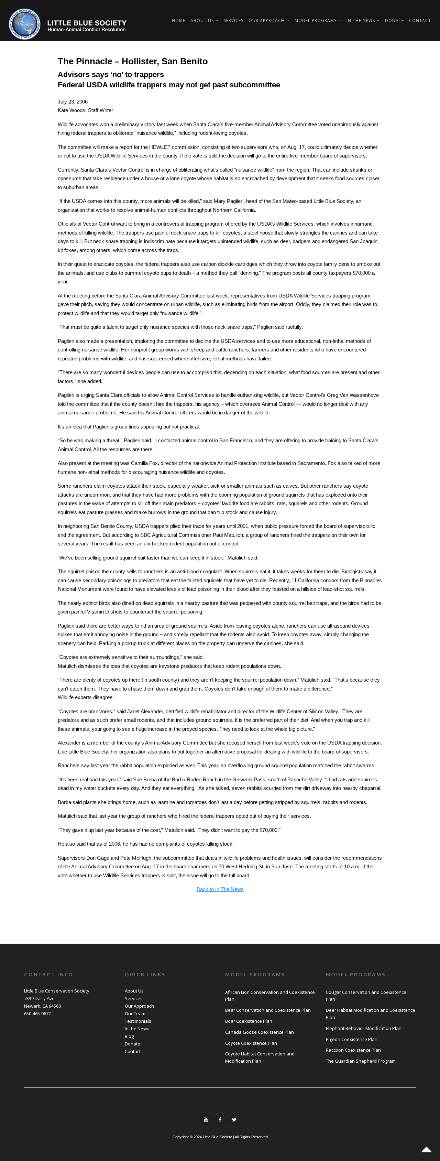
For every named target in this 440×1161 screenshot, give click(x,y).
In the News (137, 1029)
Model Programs (316, 20)
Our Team (135, 1013)
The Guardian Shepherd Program (361, 1061)
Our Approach (139, 1006)
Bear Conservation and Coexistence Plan (268, 1010)
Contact (133, 1051)
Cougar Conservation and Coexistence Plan (366, 995)
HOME (178, 20)
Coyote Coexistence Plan (251, 1043)
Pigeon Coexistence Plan (351, 1039)
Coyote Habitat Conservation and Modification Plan (260, 1057)
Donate (394, 20)
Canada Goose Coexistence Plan (259, 1032)
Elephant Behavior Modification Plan (364, 1028)
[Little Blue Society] (29, 20)
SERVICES (233, 20)
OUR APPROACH (267, 20)
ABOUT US (202, 20)
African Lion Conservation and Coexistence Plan (270, 995)
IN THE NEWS (360, 20)
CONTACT (420, 20)
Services (134, 998)
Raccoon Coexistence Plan (353, 1050)
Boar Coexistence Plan (248, 1021)
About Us (134, 991)
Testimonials (138, 1021)
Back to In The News (220, 889)
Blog (129, 1036)
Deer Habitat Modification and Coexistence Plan (370, 1013)
